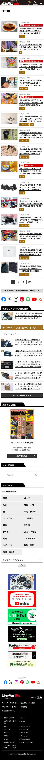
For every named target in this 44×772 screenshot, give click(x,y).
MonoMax (24, 736)
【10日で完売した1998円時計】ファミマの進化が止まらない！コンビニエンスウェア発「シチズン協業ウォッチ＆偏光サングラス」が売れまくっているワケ (31, 85)
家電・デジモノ (31, 511)
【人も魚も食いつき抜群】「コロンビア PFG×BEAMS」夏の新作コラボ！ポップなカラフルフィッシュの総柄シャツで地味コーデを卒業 (30, 154)
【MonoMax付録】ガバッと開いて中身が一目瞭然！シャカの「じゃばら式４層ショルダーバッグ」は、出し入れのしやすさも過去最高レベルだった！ (29, 315)
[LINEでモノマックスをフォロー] (28, 300)
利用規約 (24, 707)
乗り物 (27, 525)
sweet (23, 721)
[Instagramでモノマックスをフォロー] (16, 300)
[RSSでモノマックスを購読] (38, 682)
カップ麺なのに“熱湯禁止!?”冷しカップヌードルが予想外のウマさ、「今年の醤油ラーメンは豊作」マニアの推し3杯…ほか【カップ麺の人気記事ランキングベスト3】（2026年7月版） (30, 70)
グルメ (22, 36)
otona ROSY (25, 729)
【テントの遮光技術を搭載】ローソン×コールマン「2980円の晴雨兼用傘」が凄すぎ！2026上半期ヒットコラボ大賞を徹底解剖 (30, 121)
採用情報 (32, 703)
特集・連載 (29, 545)
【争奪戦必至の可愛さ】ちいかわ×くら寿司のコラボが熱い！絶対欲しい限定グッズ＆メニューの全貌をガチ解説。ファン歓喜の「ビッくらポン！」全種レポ (31, 105)
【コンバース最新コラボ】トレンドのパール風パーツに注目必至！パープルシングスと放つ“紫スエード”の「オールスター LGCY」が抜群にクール (31, 49)
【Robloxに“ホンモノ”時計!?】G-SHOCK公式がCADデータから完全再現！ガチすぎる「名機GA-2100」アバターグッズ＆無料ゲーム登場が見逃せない (31, 206)
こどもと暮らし (31, 538)
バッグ (22, 193)
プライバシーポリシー (10, 707)
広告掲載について (8, 711)
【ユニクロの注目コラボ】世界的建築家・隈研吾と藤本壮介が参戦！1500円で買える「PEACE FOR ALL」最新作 (31, 253)
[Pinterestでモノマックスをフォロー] (22, 300)
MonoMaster (25, 739)
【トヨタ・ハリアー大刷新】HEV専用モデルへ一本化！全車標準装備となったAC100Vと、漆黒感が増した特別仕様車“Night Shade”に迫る (28, 364)
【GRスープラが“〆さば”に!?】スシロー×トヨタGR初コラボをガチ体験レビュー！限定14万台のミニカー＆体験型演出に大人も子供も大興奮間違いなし (30, 238)
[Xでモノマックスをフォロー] (9, 300)
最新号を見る (22, 455)
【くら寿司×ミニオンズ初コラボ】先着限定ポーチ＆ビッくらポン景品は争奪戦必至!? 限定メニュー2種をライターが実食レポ (31, 172)
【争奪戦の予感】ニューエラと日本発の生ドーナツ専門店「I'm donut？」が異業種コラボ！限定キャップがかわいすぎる (31, 221)
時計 (21, 88)
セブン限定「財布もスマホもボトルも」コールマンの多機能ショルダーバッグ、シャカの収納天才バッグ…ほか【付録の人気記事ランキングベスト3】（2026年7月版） (29, 342)
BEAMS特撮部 (30, 531)
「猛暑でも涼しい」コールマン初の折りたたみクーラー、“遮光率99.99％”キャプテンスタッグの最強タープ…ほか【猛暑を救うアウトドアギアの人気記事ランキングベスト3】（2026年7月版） (28, 353)
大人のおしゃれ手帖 (10, 722)
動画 (5, 538)
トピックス (8, 545)
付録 (5, 498)
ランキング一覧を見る (22, 395)
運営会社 (23, 703)
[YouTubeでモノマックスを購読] (34, 300)
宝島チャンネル (9, 718)
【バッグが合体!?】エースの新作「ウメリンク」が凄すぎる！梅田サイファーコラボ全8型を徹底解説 (31, 188)
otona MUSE (25, 733)
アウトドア (29, 518)
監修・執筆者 (9, 551)
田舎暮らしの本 (9, 742)
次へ (30, 282)
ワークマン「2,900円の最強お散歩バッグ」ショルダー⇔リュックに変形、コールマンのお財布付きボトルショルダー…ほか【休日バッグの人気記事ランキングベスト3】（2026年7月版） (28, 386)
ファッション (24, 124)
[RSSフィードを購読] (40, 300)
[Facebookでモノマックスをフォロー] (3, 300)
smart (6, 739)
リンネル (7, 729)
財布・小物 (29, 504)
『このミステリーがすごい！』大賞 (10, 746)
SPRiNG (7, 733)
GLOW (6, 736)
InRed (23, 718)
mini (5, 726)
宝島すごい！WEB (27, 742)
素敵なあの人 (25, 726)
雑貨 (26, 88)
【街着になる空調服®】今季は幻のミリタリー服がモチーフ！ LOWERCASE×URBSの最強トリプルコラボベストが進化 (31, 270)
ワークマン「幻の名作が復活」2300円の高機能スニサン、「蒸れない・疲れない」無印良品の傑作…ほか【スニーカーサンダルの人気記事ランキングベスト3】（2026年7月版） (28, 375)
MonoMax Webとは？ (10, 703)
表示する (22, 565)
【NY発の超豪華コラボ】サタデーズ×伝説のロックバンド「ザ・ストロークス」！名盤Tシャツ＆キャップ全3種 (31, 136)
